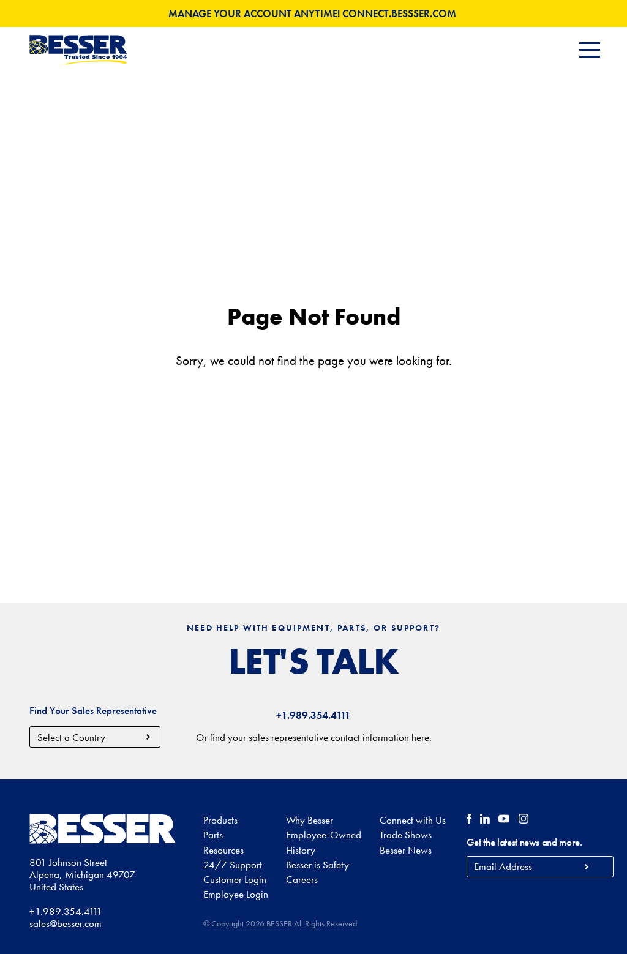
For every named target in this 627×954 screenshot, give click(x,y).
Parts (213, 834)
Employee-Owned (323, 834)
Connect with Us (413, 820)
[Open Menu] (589, 49)
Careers (302, 879)
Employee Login (235, 894)
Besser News (406, 850)
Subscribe (587, 866)
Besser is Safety (317, 864)
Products (220, 820)
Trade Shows (406, 834)
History (300, 850)
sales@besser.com (65, 923)
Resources (223, 850)
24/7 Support (232, 864)
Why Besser (309, 820)
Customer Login (234, 879)
